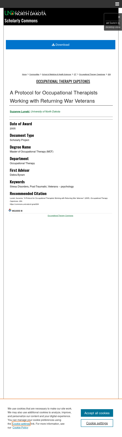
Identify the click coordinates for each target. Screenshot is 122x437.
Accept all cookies (97, 413)
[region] (61, 418)
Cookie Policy (20, 427)
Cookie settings (21, 423)
